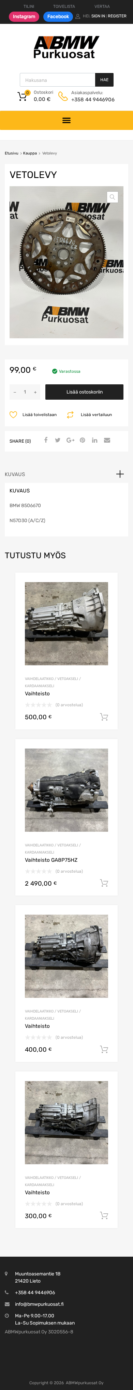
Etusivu (11, 153)
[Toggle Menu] (66, 120)
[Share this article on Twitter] (57, 440)
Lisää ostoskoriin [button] (104, 717)
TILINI (29, 6)
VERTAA (102, 6)
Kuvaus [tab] (15, 474)
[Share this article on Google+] (69, 440)
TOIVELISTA (64, 6)
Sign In (98, 16)
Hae (104, 79)
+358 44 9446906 (88, 100)
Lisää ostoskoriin (84, 392)
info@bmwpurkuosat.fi (39, 1304)
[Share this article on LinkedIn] (93, 440)
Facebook (58, 16)
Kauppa (30, 153)
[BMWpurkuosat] (66, 58)
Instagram (24, 16)
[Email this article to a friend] (106, 440)
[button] (112, 197)
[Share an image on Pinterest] (81, 440)
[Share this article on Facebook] (44, 440)
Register (117, 16)
